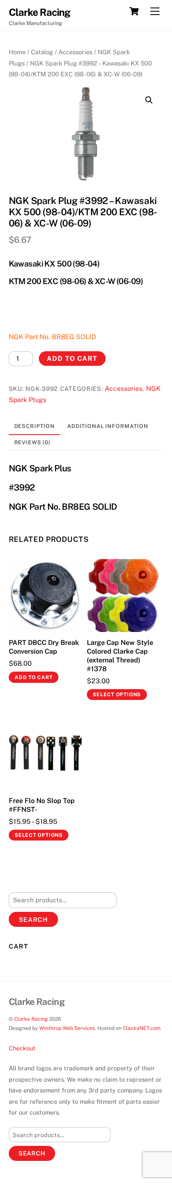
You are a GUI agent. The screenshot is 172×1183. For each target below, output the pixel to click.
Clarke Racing (31, 1019)
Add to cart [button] (34, 677)
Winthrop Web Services (67, 1028)
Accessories (75, 51)
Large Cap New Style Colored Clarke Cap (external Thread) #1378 (120, 655)
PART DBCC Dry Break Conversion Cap (44, 647)
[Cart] (134, 11)
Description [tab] (34, 426)
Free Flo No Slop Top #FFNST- (42, 805)
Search (33, 919)
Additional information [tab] (107, 426)
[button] (149, 100)
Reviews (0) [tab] (32, 442)
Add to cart (72, 358)
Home (17, 51)
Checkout (22, 1048)
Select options (117, 694)
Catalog (42, 51)
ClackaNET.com (142, 1028)
